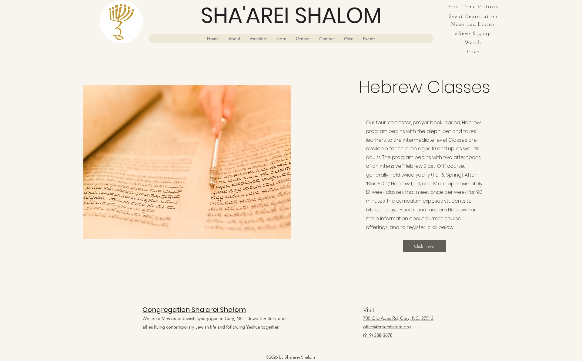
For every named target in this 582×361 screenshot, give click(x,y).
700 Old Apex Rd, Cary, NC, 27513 (398, 318)
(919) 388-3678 (378, 335)
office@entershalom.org (387, 327)
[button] (234, 38)
